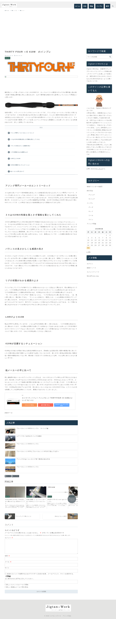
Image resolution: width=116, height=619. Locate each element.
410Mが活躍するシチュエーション (20, 165)
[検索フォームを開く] (112, 6)
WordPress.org (93, 276)
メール (8, 561)
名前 (7, 555)
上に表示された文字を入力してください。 (20, 578)
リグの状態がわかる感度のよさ (19, 152)
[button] (110, 57)
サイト (7, 568)
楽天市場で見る (45, 405)
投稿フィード (91, 268)
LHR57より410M (15, 158)
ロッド (9, 476)
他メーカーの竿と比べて (17, 171)
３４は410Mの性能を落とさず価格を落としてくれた (25, 139)
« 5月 (89, 252)
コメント (9, 537)
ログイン (90, 263)
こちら (99, 169)
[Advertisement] (58, 28)
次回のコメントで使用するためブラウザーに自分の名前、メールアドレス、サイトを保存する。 (41, 574)
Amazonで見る (29, 405)
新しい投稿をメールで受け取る (17, 587)
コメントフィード (93, 272)
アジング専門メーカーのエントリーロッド (22, 133)
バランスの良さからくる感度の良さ (20, 145)
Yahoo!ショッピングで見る (61, 405)
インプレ (16, 476)
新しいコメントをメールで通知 (17, 584)
